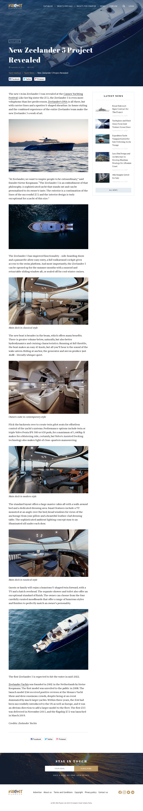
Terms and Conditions (63, 792)
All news (113, 190)
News (102, 6)
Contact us (103, 792)
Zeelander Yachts (19, 684)
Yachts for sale (65, 6)
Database (48, 6)
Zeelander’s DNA (57, 101)
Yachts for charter (86, 6)
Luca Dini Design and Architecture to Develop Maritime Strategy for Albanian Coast (121, 159)
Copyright (79, 792)
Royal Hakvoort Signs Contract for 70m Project (120, 108)
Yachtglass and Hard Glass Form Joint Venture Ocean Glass (121, 123)
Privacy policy (90, 792)
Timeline (113, 6)
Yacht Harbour (16, 6)
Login (131, 6)
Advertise (37, 792)
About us (48, 792)
